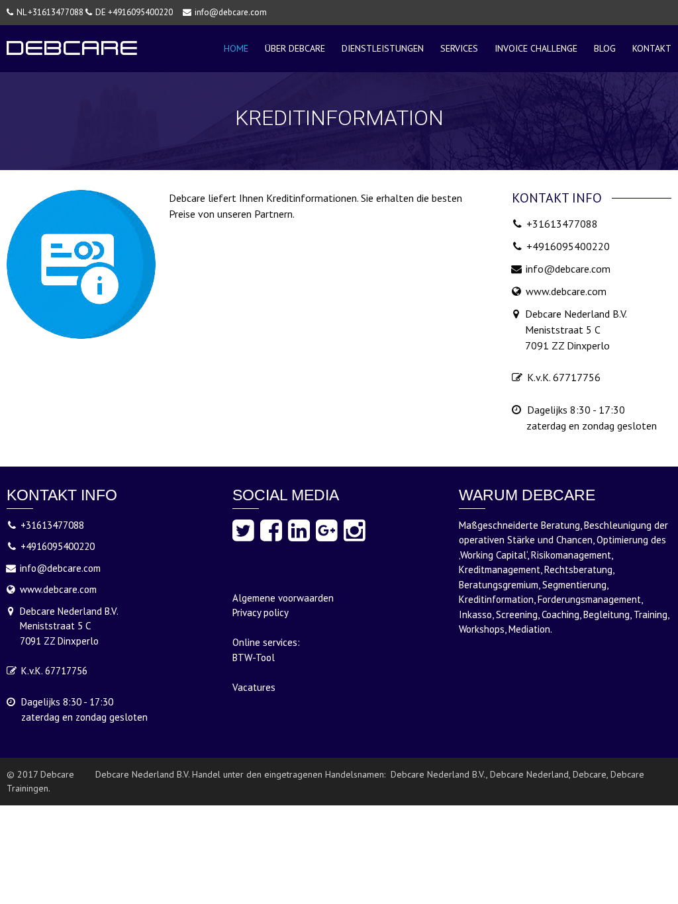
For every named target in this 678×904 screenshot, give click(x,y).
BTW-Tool (253, 657)
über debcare (295, 48)
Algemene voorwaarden (283, 598)
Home (236, 48)
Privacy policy (260, 612)
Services (459, 48)
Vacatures (253, 687)
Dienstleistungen (383, 48)
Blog (605, 48)
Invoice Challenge (536, 48)
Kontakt (651, 48)
